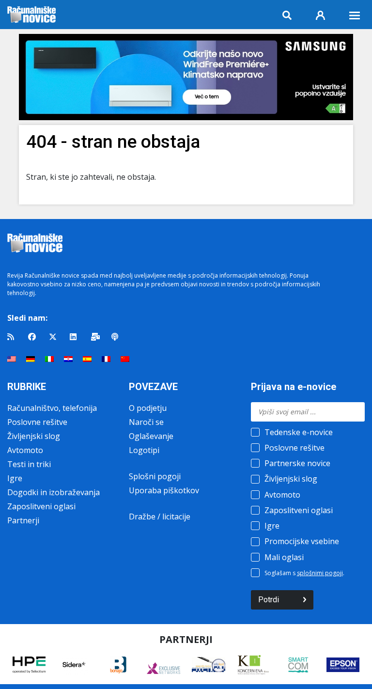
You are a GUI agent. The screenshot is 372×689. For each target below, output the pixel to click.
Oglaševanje (151, 436)
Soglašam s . (304, 573)
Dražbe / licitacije (159, 516)
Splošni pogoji (155, 476)
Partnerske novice (297, 463)
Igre (14, 478)
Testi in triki (29, 464)
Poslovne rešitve (37, 422)
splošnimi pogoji (320, 573)
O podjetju (148, 408)
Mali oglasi (284, 557)
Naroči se (146, 422)
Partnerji (23, 520)
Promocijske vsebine (301, 541)
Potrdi (268, 599)
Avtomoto (25, 450)
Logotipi (144, 450)
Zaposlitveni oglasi (41, 506)
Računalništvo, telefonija (52, 408)
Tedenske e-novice (298, 432)
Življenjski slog (33, 436)
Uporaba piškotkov (164, 490)
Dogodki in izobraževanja (53, 492)
